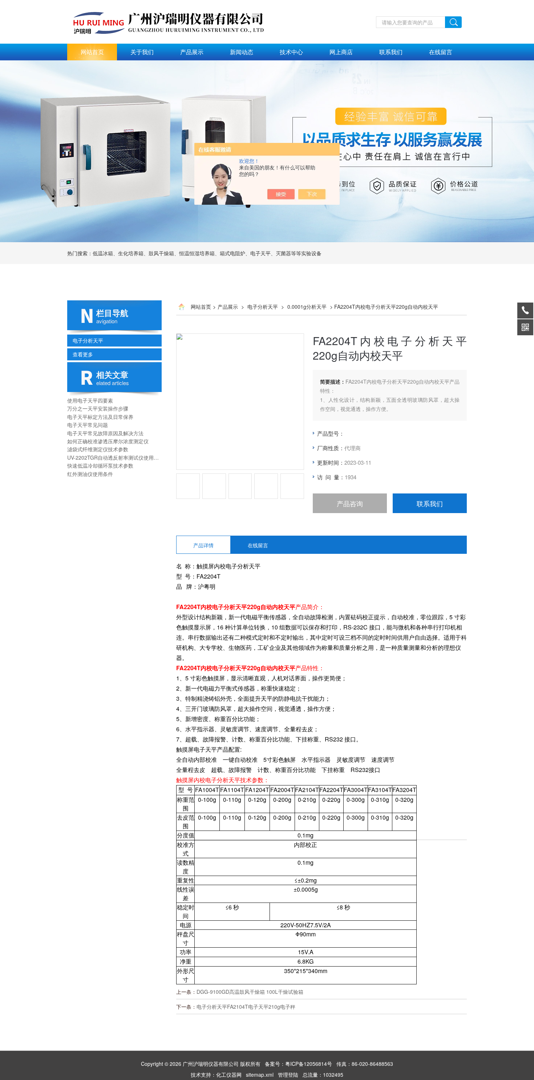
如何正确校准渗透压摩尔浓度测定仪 (108, 441)
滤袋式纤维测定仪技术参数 (97, 449)
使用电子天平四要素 (90, 400)
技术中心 (291, 52)
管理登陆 (288, 1074)
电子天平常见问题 (87, 424)
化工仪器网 (229, 1074)
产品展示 (191, 52)
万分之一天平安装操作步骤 (97, 408)
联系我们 (390, 52)
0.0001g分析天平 (307, 306)
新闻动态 (241, 52)
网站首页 (92, 52)
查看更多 (83, 354)
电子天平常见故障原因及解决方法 (105, 433)
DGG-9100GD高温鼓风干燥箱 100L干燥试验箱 (250, 991)
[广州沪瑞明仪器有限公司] (176, 4)
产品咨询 (350, 503)
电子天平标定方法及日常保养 (100, 416)
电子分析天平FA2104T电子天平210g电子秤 (246, 1006)
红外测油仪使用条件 (90, 473)
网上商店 (341, 52)
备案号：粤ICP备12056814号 (298, 1063)
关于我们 (142, 52)
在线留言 (440, 52)
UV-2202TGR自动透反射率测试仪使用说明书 (114, 457)
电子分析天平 (88, 340)
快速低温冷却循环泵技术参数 (100, 465)
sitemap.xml (260, 1074)
